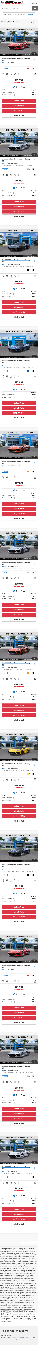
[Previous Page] (22, 1242)
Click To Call (19, 115)
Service (15, 8)
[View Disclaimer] (18, 74)
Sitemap (19, 1337)
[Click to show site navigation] (35, 8)
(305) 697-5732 (19, 110)
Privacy (24, 1337)
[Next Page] (25, 1242)
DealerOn (14, 1337)
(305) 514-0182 (19, 312)
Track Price (20, 87)
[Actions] (34, 59)
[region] (19, 93)
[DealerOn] (6, 1335)
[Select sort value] (35, 22)
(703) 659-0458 (19, 413)
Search (30, 14)
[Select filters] (32, 22)
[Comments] (35, 74)
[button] (36, 41)
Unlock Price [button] (19, 101)
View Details (19, 106)
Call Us (5, 8)
